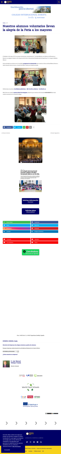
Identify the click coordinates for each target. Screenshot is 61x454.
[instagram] (30, 442)
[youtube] (37, 442)
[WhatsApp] (24, 127)
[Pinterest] (27, 127)
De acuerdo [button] (7, 450)
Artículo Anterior (6, 133)
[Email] (30, 127)
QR (43, 451)
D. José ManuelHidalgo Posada (16, 362)
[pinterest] (34, 442)
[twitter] (27, 442)
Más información (16, 446)
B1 (7, 22)
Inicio (4, 22)
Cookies (30, 451)
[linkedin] (41, 442)
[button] (2, 2)
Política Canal (37, 451)
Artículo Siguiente (54, 133)
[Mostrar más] (33, 127)
